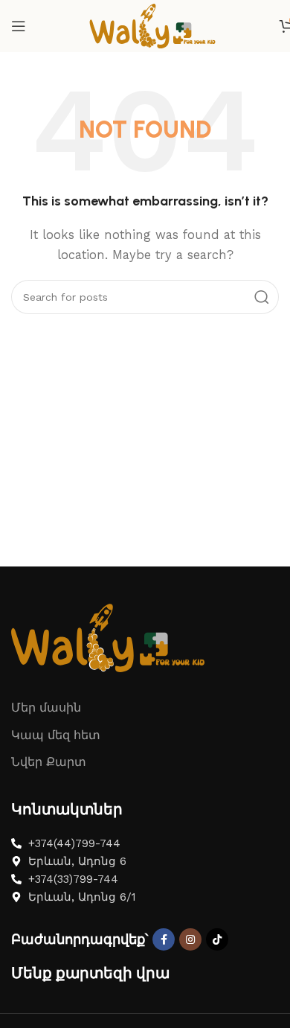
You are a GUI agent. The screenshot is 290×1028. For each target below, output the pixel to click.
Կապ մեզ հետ (55, 735)
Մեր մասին (46, 707)
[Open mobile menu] (18, 26)
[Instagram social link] (190, 939)
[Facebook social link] (163, 939)
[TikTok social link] (217, 939)
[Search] (262, 297)
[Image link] (107, 636)
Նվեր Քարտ (48, 762)
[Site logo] (152, 25)
